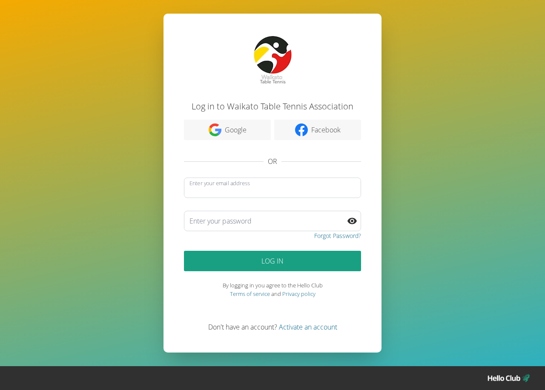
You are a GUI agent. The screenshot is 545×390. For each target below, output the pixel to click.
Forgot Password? (337, 236)
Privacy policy (299, 294)
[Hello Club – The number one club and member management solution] (508, 378)
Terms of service (250, 294)
